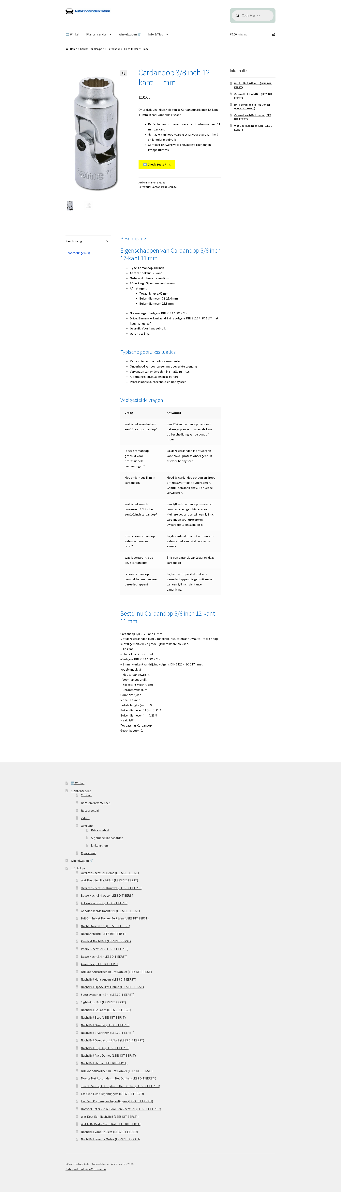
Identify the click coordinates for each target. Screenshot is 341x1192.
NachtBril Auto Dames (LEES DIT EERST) (108, 1055)
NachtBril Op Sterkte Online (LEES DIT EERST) (112, 987)
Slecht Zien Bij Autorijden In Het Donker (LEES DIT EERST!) (120, 1086)
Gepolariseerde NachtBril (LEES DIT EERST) (110, 911)
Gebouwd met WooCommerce (86, 1169)
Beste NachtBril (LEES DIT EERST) (104, 956)
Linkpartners (100, 845)
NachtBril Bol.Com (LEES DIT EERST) (106, 1010)
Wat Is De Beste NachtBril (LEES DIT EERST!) (111, 1124)
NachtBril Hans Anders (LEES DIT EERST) (108, 979)
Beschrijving (74, 241)
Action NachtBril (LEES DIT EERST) (104, 903)
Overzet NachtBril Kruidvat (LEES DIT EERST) (111, 888)
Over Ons (87, 826)
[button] (123, 73)
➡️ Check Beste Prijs (157, 164)
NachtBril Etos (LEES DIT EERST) (103, 1017)
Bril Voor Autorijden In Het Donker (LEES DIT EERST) (116, 972)
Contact (86, 795)
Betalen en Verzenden (96, 803)
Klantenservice (96, 34)
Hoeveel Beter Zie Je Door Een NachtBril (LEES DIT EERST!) (121, 1109)
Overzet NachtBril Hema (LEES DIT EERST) (110, 873)
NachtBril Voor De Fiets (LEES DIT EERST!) (109, 1132)
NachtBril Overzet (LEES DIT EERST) (105, 1025)
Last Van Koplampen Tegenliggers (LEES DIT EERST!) (117, 1101)
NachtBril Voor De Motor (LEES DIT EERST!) (110, 1139)
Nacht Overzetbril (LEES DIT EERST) (105, 926)
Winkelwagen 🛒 (130, 34)
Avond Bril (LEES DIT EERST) (100, 964)
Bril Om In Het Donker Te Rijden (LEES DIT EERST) (115, 918)
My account (88, 853)
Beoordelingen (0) (78, 253)
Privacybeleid (100, 830)
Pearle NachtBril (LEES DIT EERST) (104, 949)
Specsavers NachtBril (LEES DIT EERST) (107, 995)
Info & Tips (155, 34)
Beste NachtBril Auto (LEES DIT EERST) (107, 895)
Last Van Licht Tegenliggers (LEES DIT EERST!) (112, 1094)
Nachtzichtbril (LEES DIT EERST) (103, 934)
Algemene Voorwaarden (107, 838)
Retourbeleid (90, 810)
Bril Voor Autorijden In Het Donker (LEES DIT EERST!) (117, 1071)
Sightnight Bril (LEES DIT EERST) (103, 1002)
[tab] (88, 241)
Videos (85, 818)
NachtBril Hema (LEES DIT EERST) (104, 1063)
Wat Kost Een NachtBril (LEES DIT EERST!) (110, 1116)
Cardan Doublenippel (92, 49)
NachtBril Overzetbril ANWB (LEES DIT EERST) (112, 1040)
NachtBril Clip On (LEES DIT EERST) (105, 1048)
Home (73, 49)
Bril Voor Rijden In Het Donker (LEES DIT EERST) (252, 106)
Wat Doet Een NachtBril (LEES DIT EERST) (109, 880)
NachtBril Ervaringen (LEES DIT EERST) (107, 1033)
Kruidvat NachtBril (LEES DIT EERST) (106, 941)
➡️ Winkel (72, 34)
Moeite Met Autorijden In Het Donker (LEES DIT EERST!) (118, 1078)
